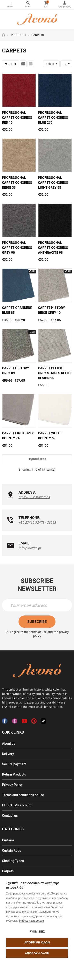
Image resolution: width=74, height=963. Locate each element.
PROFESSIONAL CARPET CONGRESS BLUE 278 (53, 117)
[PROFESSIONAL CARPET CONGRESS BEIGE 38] (19, 155)
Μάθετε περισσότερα (31, 920)
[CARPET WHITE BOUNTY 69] (55, 410)
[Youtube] (24, 721)
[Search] (28, 4)
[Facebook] (4, 721)
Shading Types (13, 861)
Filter (12, 64)
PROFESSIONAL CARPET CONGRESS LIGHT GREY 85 (53, 183)
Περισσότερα (37, 459)
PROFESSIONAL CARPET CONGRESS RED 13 (17, 117)
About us (8, 744)
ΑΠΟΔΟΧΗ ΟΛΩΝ (37, 953)
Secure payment (14, 764)
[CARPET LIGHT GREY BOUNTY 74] (19, 410)
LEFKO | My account (16, 805)
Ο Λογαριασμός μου (64, 4)
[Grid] (23, 63)
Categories (9, 4)
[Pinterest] (34, 721)
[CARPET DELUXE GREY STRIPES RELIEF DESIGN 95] (55, 345)
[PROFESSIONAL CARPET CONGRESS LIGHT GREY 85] (55, 155)
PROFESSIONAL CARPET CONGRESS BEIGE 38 (17, 183)
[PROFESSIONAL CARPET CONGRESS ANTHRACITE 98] (55, 220)
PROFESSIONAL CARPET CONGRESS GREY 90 (17, 248)
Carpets (8, 871)
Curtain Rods (11, 851)
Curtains (8, 840)
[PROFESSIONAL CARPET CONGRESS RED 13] (19, 90)
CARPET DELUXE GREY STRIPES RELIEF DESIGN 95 (55, 373)
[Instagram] (15, 721)
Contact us (10, 816)
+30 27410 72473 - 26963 (37, 523)
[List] (30, 63)
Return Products (14, 774)
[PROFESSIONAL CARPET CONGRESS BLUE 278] (55, 90)
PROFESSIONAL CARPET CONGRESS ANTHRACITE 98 (53, 248)
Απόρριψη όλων (37, 942)
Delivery (8, 754)
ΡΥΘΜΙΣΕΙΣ (37, 931)
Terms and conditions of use (23, 795)
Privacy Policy (12, 785)
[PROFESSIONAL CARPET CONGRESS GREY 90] (19, 220)
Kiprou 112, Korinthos (34, 497)
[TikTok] (43, 721)
